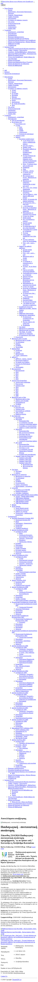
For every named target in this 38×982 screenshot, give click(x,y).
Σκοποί (10, 78)
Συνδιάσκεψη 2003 (21, 694)
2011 (16, 377)
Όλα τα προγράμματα (18, 120)
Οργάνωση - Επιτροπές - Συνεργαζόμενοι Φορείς (26, 650)
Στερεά (14, 92)
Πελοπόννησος (16, 98)
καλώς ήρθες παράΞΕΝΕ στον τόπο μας (29, 236)
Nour (24, 169)
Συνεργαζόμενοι (20, 402)
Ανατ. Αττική (19, 412)
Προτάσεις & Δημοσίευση (27, 743)
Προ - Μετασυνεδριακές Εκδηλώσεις (22, 666)
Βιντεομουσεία (16, 369)
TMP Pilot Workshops (21, 503)
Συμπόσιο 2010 (20, 582)
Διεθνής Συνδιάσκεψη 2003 (20, 693)
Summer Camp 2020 (25, 458)
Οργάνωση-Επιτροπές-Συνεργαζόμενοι (26, 593)
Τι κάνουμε (7, 115)
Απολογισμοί (23, 132)
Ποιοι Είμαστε (8, 77)
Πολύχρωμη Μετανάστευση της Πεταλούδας (28, 279)
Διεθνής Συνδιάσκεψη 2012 (20, 555)
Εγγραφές (18, 543)
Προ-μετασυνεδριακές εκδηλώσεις (25, 600)
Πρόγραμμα (19, 545)
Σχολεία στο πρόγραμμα (26, 134)
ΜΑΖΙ (21, 312)
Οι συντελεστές (20, 483)
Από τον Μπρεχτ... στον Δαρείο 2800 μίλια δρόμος (30, 195)
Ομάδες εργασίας (20, 573)
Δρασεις (17, 343)
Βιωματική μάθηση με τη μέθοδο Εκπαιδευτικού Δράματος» (29, 151)
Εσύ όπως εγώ (16, 406)
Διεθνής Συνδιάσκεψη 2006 (20, 646)
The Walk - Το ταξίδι (25, 332)
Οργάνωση (18, 350)
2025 (13, 773)
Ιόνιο (13, 105)
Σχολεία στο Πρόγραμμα (22, 364)
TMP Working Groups (22, 501)
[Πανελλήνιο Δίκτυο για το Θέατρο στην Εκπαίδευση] (17, 1)
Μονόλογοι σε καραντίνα (26, 328)
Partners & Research (21, 491)
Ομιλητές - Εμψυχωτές (26, 538)
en (1, 3)
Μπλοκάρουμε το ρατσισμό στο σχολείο (29, 213)
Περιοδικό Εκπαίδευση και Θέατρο (18, 770)
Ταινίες (14, 795)
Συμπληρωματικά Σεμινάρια (23, 718)
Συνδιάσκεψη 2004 (21, 672)
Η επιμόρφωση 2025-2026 (27, 335)
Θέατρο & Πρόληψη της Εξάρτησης (18, 805)
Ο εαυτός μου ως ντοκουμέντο (28, 173)
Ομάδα (21, 130)
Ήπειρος (14, 97)
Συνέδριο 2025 (19, 741)
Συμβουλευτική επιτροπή (22, 585)
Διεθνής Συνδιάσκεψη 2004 (20, 671)
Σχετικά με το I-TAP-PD (22, 489)
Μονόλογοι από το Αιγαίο (26, 330)
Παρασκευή (22, 753)
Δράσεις (17, 137)
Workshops (18, 733)
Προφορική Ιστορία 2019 (22, 520)
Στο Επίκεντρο (16, 416)
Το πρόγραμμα (19, 342)
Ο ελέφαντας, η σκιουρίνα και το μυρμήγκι (28, 263)
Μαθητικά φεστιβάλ (14, 777)
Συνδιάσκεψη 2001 (21, 709)
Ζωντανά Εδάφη (27, 300)
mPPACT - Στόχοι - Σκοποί (23, 359)
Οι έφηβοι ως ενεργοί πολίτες (28, 426)
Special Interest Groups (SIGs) (24, 735)
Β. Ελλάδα (15, 93)
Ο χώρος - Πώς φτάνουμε (26, 652)
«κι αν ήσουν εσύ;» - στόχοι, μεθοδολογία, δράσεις (29, 142)
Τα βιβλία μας (12, 778)
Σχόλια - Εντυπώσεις (21, 484)
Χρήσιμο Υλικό (9, 780)
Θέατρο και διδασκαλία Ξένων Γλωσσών (20, 803)
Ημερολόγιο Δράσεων (22, 360)
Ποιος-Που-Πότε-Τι (25, 751)
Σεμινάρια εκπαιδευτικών (26, 139)
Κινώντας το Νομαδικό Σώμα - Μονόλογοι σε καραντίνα (30, 289)
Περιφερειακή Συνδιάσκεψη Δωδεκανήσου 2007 (23, 635)
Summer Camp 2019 (25, 459)
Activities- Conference (22, 493)
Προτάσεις (22, 540)
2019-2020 (18, 419)
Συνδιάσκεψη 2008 (21, 589)
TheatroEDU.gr (16, 979)
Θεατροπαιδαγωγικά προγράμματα (25, 438)
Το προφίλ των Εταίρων (22, 362)
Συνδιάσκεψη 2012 (21, 557)
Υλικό (17, 365)
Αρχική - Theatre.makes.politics (24, 496)
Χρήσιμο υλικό (20, 135)
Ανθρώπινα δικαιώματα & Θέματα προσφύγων (22, 782)
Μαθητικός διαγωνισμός (26, 313)
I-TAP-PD (15, 488)
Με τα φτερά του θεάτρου (26, 432)
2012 (16, 375)
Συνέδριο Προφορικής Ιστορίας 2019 (23, 518)
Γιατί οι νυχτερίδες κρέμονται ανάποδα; (29, 270)
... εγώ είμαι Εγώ (28, 206)
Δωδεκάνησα (16, 102)
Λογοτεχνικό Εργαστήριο (19, 380)
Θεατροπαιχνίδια (24, 421)
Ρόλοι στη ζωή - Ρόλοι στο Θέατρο (22, 802)
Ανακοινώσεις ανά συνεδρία (27, 763)
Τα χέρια (25, 233)
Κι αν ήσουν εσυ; (20, 124)
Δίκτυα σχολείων (28, 276)
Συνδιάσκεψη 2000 (21, 721)
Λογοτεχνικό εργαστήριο (22, 382)
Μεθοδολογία (19, 354)
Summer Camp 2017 (25, 463)
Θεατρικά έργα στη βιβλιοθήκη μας (22, 790)
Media (21, 129)
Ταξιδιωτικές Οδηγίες (25, 542)
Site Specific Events (21, 738)
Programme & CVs (21, 731)
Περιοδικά (15, 792)
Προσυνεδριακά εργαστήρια (27, 572)
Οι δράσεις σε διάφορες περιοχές (18, 88)
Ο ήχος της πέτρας (28, 216)
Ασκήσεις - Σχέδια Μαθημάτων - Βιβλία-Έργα (22, 785)
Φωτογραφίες (19, 367)
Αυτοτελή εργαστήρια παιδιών (28, 424)
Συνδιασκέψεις (12, 516)
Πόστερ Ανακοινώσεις (22, 691)
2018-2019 (18, 429)
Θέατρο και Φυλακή (14, 800)
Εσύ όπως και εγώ (24, 434)
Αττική (14, 90)
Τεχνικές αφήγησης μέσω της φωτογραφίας (30, 240)
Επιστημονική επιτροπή (26, 560)
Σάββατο (21, 755)
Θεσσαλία (15, 95)
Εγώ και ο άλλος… (28, 145)
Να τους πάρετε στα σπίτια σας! (29, 322)
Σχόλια (21, 654)
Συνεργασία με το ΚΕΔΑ (22, 411)
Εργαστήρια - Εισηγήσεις (22, 641)
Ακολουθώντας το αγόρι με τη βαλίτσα (30, 230)
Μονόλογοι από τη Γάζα (19, 397)
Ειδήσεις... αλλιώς (28, 171)
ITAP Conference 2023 (22, 730)
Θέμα (17, 521)
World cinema (27, 218)
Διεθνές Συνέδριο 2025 (18, 740)
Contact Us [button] (4, 976)
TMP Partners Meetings (22, 498)
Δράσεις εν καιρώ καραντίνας (27, 427)
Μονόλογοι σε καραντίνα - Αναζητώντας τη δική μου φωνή (29, 183)
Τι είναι (17, 352)
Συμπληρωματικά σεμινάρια (23, 689)
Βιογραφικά (18, 612)
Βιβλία (14, 793)
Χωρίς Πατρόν (16, 506)
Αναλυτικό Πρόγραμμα (22, 609)
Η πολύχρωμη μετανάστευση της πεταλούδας (28, 318)
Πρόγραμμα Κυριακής (25, 662)
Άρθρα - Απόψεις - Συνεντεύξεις (17, 783)
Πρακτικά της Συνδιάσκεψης (27, 699)
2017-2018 (18, 442)
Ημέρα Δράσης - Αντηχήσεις (23, 486)
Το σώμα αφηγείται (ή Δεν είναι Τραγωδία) (29, 227)
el (2, 3)
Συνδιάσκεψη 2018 (21, 531)
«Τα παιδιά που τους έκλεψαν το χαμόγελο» (29, 304)
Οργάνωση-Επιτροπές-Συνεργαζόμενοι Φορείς (26, 535)
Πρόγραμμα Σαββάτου (25, 661)
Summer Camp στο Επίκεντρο (24, 456)
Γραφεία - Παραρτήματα (15, 83)
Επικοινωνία (19, 337)
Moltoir (14, 505)
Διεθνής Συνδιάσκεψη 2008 (20, 587)
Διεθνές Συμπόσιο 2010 (19, 580)
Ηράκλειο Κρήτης (20, 414)
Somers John (12, 114)
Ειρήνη (25, 260)
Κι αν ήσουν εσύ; (17, 122)
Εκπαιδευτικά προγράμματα (27, 454)
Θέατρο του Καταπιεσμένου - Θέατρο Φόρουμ (22, 775)
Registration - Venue (21, 736)
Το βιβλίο (18, 345)
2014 (16, 372)
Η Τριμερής (26, 224)
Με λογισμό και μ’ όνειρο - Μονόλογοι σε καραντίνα (29, 177)
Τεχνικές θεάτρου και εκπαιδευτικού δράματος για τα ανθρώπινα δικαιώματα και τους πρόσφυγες (29, 159)
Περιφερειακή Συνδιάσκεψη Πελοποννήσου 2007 (20, 616)
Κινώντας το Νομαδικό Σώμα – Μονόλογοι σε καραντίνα (30, 209)
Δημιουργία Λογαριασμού (12, 73)
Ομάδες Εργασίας (13, 85)
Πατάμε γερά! (27, 147)
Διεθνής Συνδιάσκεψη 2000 (20, 719)
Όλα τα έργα (19, 384)
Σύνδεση (7, 72)
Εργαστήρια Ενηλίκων (25, 436)
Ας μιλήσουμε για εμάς (26, 422)
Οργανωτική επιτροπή (25, 562)
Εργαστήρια (19, 525)
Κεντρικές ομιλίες (20, 550)
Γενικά (21, 558)
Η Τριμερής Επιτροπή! (29, 301)
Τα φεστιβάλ (19, 347)
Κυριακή (21, 756)
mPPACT (15, 357)
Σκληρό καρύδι (27, 223)
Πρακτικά (18, 724)
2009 (16, 395)
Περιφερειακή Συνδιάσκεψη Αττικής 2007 (24, 602)
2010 (16, 379)
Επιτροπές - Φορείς (21, 745)
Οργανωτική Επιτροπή (25, 607)
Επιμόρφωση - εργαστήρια (16, 117)
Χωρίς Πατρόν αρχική (21, 508)
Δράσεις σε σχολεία (21, 511)
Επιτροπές (22, 622)
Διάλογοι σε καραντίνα (26, 333)
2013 (16, 374)
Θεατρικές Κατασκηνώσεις (16, 768)
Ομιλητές (18, 760)
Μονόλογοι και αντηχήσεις (27, 191)
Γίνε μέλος (11, 107)
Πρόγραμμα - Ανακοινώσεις (23, 523)
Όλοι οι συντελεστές (25, 656)
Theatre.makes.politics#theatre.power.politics (25, 495)
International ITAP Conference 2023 (22, 728)
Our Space (22, 327)
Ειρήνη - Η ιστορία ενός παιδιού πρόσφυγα (30, 200)
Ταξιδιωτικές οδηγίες (25, 565)
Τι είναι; (17, 125)
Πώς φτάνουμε (23, 748)
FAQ (20, 127)
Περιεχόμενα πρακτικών (26, 677)
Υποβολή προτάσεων (21, 528)
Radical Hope (16, 348)
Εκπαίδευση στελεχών (25, 307)
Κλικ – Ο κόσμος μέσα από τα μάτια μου (30, 165)
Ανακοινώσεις (12, 112)
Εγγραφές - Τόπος (20, 746)
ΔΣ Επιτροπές (12, 87)
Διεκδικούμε (12, 110)
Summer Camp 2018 (25, 461)
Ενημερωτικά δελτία (14, 108)
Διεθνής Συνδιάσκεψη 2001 (20, 708)
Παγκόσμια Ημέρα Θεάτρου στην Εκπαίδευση (22, 771)
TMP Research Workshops (23, 500)
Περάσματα (26, 251)
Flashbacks (26, 167)
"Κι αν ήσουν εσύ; (18, 874)
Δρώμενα (18, 553)
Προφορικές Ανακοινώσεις (23, 552)
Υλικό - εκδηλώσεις (21, 355)
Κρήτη (14, 100)
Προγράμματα (12, 119)
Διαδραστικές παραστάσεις (27, 315)
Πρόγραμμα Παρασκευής (26, 659)
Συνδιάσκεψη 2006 (21, 647)
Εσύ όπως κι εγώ (24, 448)
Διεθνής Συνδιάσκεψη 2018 (20, 530)
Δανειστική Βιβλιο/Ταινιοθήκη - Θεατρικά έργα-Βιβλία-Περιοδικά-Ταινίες (22, 787)
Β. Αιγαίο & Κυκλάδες (18, 103)
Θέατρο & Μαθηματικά (15, 807)
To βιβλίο (18, 404)
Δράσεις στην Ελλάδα (21, 401)
